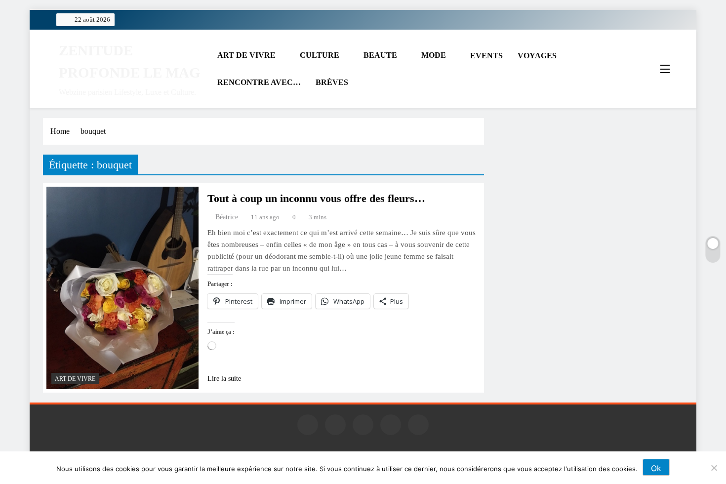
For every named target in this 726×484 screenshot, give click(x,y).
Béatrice (226, 217)
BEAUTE (380, 55)
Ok (656, 468)
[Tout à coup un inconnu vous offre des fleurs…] (122, 288)
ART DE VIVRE (246, 55)
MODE (433, 55)
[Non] (714, 468)
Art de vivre (75, 378)
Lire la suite (224, 378)
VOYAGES (537, 55)
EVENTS (486, 55)
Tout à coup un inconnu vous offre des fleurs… (316, 198)
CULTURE (319, 55)
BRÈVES (332, 82)
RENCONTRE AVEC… (259, 82)
